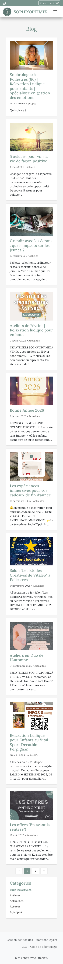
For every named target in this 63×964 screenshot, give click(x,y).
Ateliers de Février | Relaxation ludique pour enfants (31, 330)
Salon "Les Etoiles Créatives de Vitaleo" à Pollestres (30, 575)
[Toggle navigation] (55, 11)
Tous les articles (20, 890)
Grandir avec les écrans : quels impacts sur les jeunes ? (31, 245)
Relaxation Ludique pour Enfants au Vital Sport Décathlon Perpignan (29, 742)
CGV (24, 946)
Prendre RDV (49, 3)
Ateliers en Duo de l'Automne (26, 657)
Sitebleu (42, 957)
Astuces (30, 167)
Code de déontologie (43, 946)
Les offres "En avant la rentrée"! (30, 827)
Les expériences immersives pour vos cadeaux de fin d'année (30, 490)
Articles (33, 255)
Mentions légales (46, 939)
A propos (31, 103)
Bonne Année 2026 (27, 410)
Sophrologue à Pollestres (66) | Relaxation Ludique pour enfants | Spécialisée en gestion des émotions (30, 86)
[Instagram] (4, 3)
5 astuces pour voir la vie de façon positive (29, 158)
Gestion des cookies (20, 939)
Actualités (34, 340)
